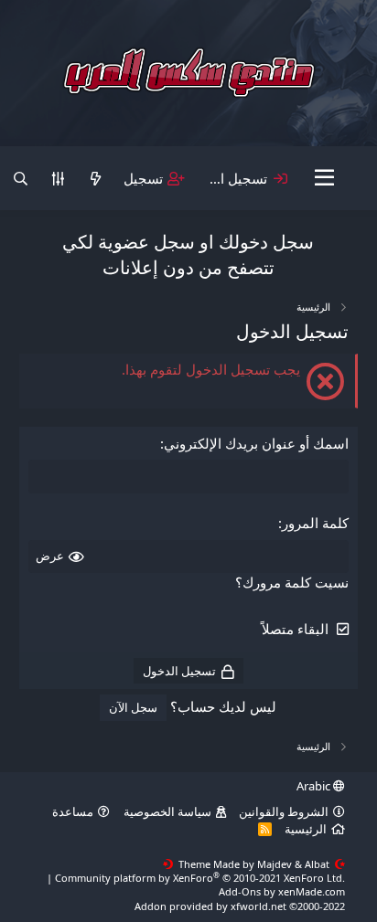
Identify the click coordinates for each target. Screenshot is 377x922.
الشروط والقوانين (284, 811)
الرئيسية (306, 829)
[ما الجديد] (95, 179)
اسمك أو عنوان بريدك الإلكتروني (256, 443)
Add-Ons (240, 891)
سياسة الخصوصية (167, 811)
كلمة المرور (315, 523)
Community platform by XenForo (200, 878)
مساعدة (72, 811)
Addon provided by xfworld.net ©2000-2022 (240, 906)
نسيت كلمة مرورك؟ (292, 582)
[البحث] (20, 179)
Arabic (314, 786)
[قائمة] (325, 178)
